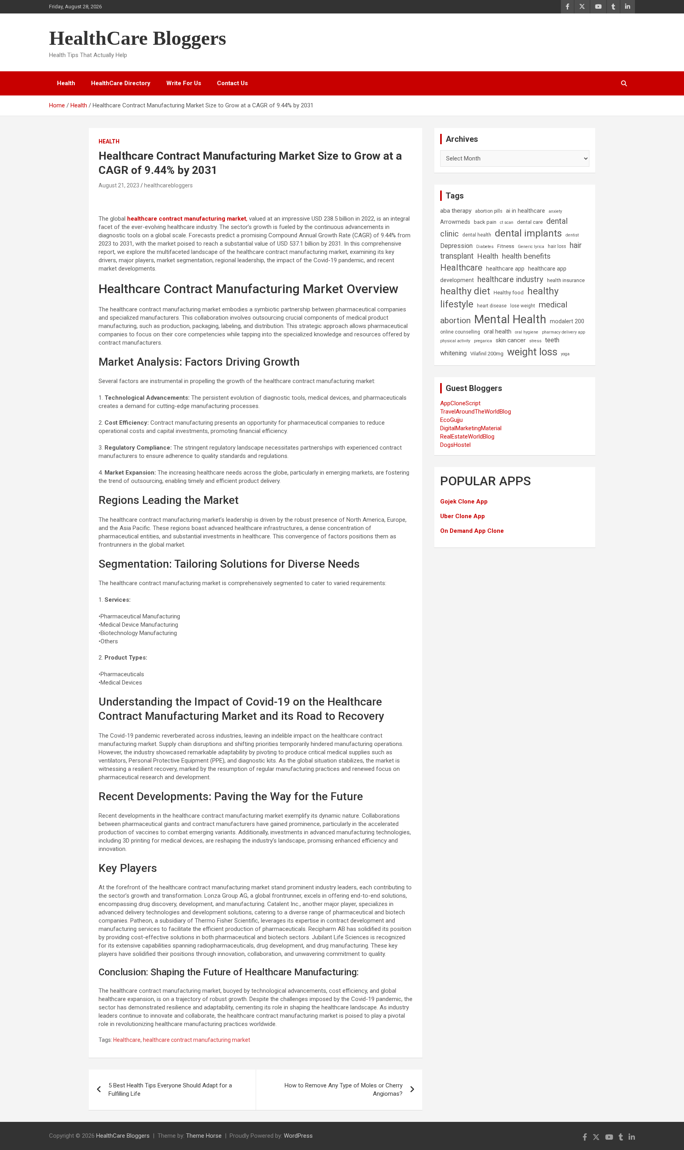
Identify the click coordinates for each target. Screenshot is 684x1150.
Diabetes (485, 246)
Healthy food (509, 293)
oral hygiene (526, 332)
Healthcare (127, 1040)
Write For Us (183, 83)
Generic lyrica (531, 246)
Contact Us (232, 83)
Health (66, 83)
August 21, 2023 (119, 185)
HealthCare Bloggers (137, 38)
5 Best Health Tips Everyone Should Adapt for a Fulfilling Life (170, 1089)
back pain (485, 222)
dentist (572, 235)
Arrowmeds (455, 222)
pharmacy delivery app (563, 332)
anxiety (555, 211)
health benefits (526, 256)
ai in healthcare (525, 211)
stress (535, 340)
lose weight (522, 306)
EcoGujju (451, 419)
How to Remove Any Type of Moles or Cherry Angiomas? (344, 1089)
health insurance (566, 280)
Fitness (505, 246)
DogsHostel (455, 444)
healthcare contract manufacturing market (196, 1040)
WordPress (298, 1135)
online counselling (460, 332)
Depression (456, 246)
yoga (565, 354)
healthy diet (465, 291)
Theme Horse (204, 1135)
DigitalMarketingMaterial (471, 428)
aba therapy (455, 210)
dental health (476, 235)
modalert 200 (567, 321)
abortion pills (488, 211)
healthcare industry (510, 279)
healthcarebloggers (168, 185)
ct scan (506, 222)
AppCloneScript (460, 403)
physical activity (455, 340)
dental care (530, 222)
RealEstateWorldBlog (467, 436)
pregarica (483, 340)
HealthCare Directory (120, 83)
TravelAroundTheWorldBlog (475, 411)
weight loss (532, 352)
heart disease (492, 306)
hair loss (557, 246)
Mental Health (510, 319)
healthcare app (505, 268)
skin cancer (511, 340)
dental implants (528, 233)
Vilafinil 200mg (487, 354)
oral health (497, 331)
